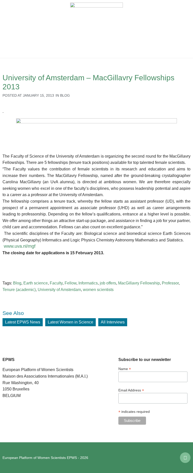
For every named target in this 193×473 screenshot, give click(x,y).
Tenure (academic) (19, 289)
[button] (8, 29)
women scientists (98, 289)
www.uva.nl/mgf (20, 246)
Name (124, 369)
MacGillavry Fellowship (139, 283)
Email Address (131, 390)
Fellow (70, 283)
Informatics (88, 283)
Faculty (56, 283)
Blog (65, 95)
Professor (170, 283)
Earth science (35, 283)
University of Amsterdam (59, 289)
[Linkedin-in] (185, 457)
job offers (108, 283)
